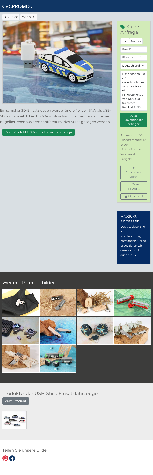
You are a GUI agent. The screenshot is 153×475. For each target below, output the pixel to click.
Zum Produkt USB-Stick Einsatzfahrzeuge (38, 132)
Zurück (12, 17)
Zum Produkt (134, 186)
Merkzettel (135, 196)
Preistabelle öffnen (134, 174)
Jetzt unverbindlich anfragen (133, 120)
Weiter (27, 17)
